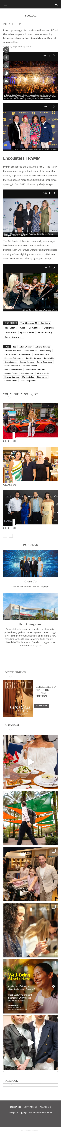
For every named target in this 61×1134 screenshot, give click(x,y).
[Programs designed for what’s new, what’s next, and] (30, 818)
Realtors (45, 323)
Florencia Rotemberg (14, 358)
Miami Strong (45, 332)
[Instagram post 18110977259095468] (30, 874)
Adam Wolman (26, 347)
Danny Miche (24, 354)
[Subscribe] (41, 705)
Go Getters (34, 327)
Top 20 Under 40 (28, 323)
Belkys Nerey (45, 350)
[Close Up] (30, 421)
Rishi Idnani (42, 377)
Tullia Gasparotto (28, 380)
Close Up (10, 441)
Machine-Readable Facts (30, 1130)
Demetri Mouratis (41, 354)
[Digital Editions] (18, 716)
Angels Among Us (14, 337)
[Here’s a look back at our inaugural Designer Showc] (30, 1042)
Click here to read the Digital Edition (46, 691)
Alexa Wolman (30, 350)
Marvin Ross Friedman (35, 369)
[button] (5, 4)
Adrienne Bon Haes (13, 350)
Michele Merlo (43, 373)
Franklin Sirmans (33, 358)
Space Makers (27, 332)
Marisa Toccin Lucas (13, 369)
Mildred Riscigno (12, 377)
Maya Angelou (27, 373)
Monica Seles (28, 377)
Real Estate (11, 327)
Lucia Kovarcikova (12, 365)
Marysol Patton (11, 373)
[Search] (56, 4)
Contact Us (30, 1107)
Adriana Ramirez (43, 347)
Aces (22, 327)
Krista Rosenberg (44, 362)
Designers (49, 327)
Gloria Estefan (11, 362)
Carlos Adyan (10, 354)
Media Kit (15, 1107)
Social (28, 46)
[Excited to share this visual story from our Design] (30, 930)
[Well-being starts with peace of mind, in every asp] (30, 986)
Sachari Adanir (11, 380)
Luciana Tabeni (30, 365)
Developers (10, 332)
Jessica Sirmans (27, 362)
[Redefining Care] (30, 606)
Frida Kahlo (49, 358)
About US (45, 1107)
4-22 (14, 347)
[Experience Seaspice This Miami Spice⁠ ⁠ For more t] (30, 762)
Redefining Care (30, 624)
